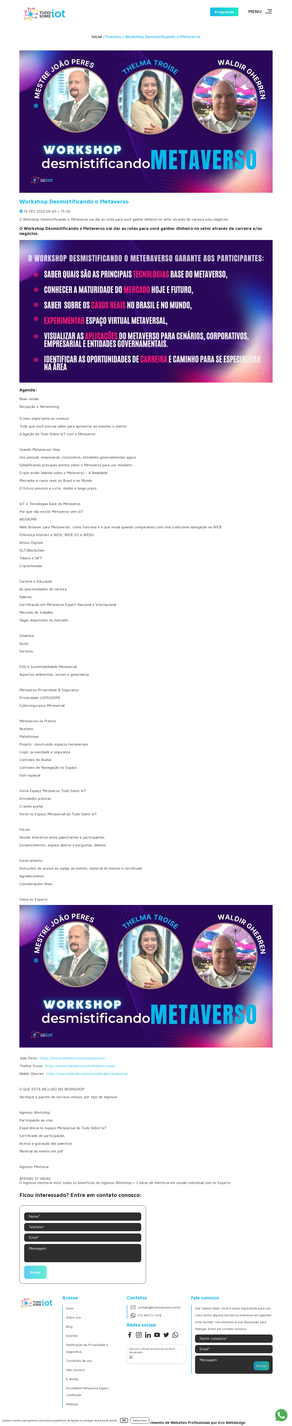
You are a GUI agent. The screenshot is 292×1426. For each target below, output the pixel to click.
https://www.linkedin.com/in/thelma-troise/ (80, 1066)
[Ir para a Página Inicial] (44, 13)
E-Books (72, 1379)
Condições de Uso (79, 1361)
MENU (255, 11)
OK (124, 1420)
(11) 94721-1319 (149, 1315)
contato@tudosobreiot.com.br (159, 1307)
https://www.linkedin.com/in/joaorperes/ (72, 1058)
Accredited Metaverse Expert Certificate (87, 1391)
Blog (69, 1326)
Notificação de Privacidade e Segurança (87, 1348)
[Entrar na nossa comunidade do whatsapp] (175, 1335)
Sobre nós (73, 1317)
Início (69, 1308)
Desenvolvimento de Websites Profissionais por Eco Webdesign (189, 1423)
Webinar (72, 1404)
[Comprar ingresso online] (146, 381)
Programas (224, 12)
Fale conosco (75, 1370)
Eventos (72, 1335)
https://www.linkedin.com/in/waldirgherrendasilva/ (87, 1073)
